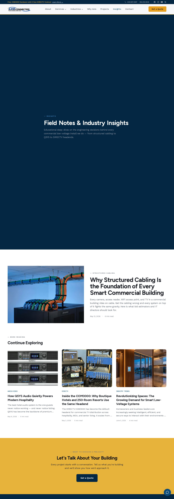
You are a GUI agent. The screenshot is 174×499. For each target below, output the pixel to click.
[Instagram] (158, 2)
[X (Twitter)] (165, 2)
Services (59, 9)
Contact (129, 9)
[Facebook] (155, 2)
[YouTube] (162, 2)
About (48, 9)
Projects (105, 9)
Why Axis (91, 9)
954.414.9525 (144, 2)
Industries (75, 9)
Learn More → (57, 2)
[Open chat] (167, 492)
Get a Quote (157, 9)
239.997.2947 (132, 2)
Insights (117, 9)
